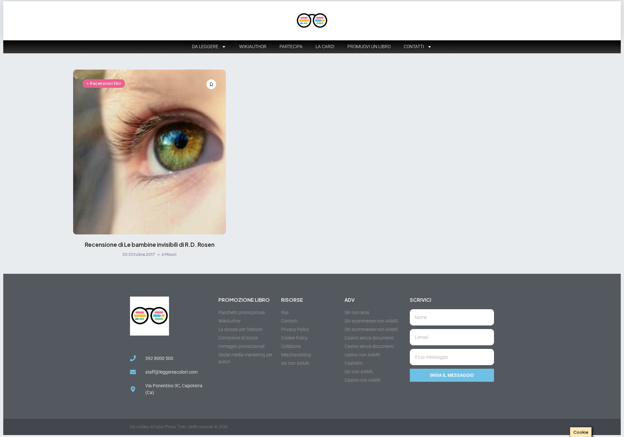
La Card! (325, 46)
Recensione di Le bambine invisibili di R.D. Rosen (149, 244)
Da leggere (205, 46)
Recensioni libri (105, 83)
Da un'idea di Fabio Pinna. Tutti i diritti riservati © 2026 (179, 426)
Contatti (414, 46)
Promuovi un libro (369, 46)
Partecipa (291, 46)
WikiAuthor (252, 46)
